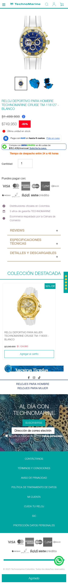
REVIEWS (17, 230)
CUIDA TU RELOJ (34, 506)
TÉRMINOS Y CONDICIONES (34, 468)
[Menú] (4, 4)
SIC (34, 516)
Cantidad (7, 163)
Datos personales (52, 436)
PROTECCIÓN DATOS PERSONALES (34, 525)
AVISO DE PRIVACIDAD (34, 477)
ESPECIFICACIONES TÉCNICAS (25, 242)
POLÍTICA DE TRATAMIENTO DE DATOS (34, 487)
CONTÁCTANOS (34, 458)
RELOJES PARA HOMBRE (32, 384)
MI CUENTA (34, 496)
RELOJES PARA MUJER (32, 388)
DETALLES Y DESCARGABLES (33, 253)
